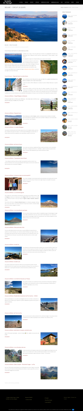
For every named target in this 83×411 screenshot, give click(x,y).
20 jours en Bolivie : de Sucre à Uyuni (13, 144)
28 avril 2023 (70, 102)
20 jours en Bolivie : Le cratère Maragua (14, 127)
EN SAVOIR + (25, 86)
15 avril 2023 (7, 47)
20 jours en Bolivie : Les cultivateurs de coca (15, 347)
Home (62, 7)
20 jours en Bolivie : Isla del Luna (12, 261)
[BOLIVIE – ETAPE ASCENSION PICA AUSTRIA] (64, 107)
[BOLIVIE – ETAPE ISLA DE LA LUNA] (64, 93)
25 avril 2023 (70, 81)
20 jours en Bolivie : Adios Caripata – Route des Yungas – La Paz (20, 364)
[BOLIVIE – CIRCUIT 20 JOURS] (64, 16)
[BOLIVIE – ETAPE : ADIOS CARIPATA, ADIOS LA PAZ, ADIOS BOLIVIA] (64, 133)
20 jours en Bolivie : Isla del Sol (12, 244)
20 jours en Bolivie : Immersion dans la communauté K (17, 175)
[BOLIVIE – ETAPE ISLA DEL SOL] (64, 87)
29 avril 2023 (70, 108)
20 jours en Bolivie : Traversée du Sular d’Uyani (16, 158)
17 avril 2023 (70, 30)
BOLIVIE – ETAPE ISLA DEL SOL (73, 86)
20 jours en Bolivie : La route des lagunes (14, 192)
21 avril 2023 (70, 56)
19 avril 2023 (70, 43)
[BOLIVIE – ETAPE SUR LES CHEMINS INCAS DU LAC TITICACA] (64, 100)
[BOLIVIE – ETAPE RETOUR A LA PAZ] (64, 114)
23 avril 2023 (70, 68)
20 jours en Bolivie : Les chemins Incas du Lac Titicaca (17, 279)
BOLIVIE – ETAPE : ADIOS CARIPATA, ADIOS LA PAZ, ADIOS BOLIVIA (72, 133)
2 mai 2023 (70, 128)
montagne (17, 383)
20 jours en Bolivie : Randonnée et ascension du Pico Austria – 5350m (21, 296)
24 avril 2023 (70, 75)
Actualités (66, 7)
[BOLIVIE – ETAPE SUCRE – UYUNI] (64, 48)
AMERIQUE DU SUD (18, 47)
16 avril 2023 (70, 23)
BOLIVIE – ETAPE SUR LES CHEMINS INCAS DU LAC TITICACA (72, 100)
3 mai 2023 (70, 135)
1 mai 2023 (70, 121)
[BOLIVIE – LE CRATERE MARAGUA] (64, 42)
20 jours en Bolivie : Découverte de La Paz (14, 227)
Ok (73, 409)
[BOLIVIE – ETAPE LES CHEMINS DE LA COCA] (64, 120)
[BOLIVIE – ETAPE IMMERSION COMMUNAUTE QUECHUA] (64, 61)
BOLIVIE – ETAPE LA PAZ (72, 80)
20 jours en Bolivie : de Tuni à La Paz (13, 313)
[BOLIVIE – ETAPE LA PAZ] (64, 80)
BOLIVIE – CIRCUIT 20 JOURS (72, 15)
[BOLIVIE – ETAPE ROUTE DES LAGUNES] (64, 68)
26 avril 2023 (70, 87)
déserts (6, 383)
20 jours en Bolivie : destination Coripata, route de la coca (18, 330)
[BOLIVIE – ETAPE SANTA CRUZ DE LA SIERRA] (64, 22)
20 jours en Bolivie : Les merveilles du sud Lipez (16, 210)
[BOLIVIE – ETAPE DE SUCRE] (64, 35)
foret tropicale (11, 383)
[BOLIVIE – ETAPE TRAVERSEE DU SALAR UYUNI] (64, 55)
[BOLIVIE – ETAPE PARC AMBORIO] (64, 29)
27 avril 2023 (70, 94)
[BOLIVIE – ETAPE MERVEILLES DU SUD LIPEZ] (64, 74)
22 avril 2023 (70, 62)
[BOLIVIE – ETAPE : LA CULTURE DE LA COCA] (64, 127)
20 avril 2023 (70, 49)
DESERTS (26, 47)
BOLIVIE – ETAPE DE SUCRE (72, 34)
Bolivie (23, 47)
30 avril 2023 (70, 115)
